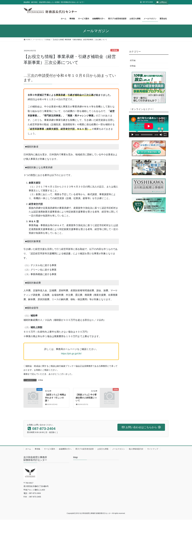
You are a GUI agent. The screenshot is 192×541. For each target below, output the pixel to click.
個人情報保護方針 (136, 449)
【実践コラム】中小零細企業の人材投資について (86, 398)
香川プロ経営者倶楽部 (84, 449)
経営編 (132, 60)
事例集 (37, 449)
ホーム (28, 449)
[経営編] (33, 394)
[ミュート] (161, 134)
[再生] (132, 134)
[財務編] (109, 394)
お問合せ (163, 2)
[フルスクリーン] (165, 134)
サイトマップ (152, 449)
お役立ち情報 (102, 449)
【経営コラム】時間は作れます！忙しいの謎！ (55, 398)
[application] (148, 126)
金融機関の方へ (65, 449)
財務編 (114, 50)
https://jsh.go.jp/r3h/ (71, 353)
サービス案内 (49, 449)
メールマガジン (118, 449)
